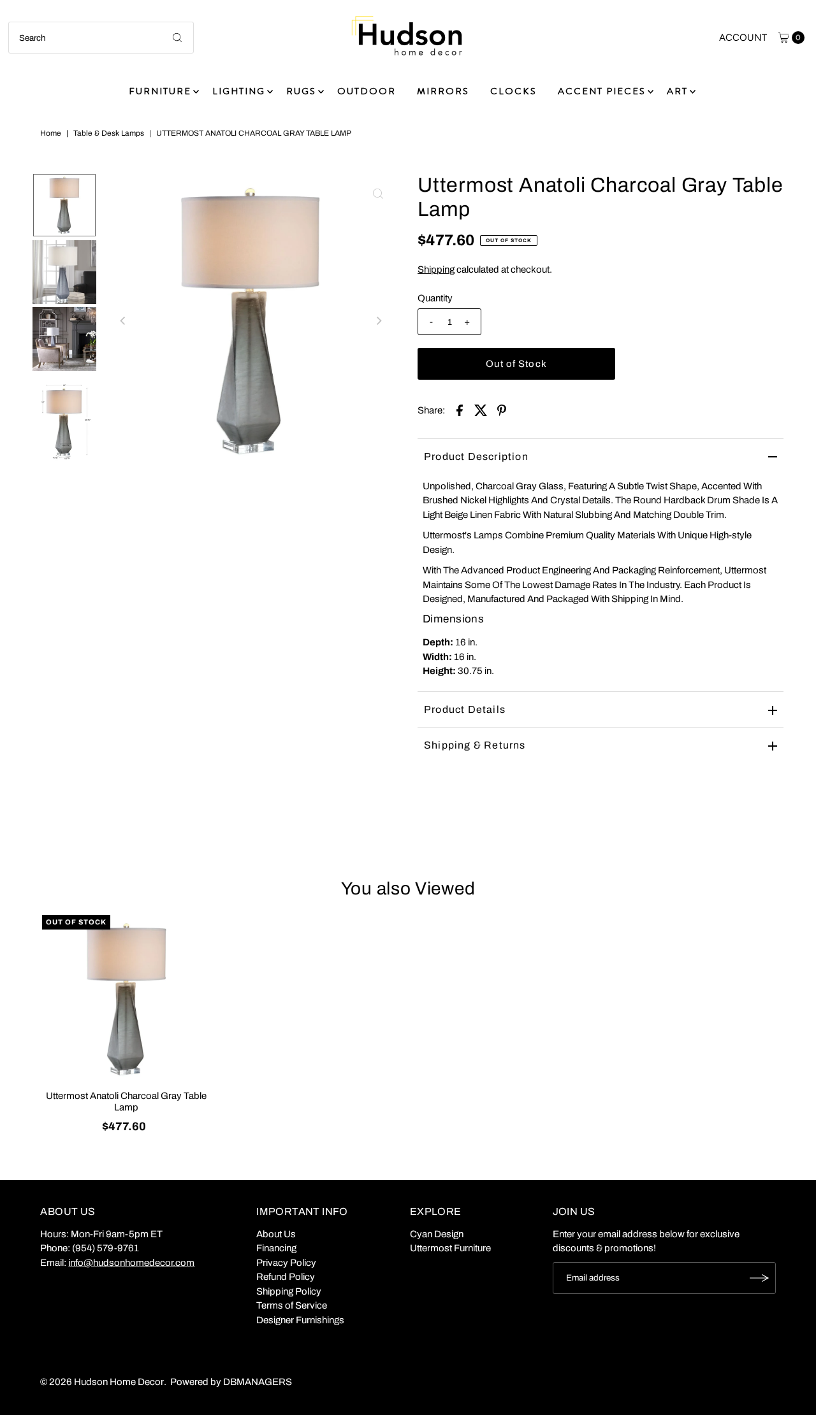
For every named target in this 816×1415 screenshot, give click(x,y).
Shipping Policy (288, 1291)
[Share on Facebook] (459, 409)
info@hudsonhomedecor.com (131, 1263)
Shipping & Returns (475, 745)
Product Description (476, 456)
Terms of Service (291, 1305)
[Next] (378, 320)
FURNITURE (160, 91)
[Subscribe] (760, 1278)
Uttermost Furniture (450, 1248)
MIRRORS (443, 91)
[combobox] (101, 38)
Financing (276, 1248)
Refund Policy (285, 1277)
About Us (276, 1234)
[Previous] (123, 320)
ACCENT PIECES (602, 91)
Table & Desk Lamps (108, 133)
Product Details (465, 709)
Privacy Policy (286, 1263)
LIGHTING (238, 91)
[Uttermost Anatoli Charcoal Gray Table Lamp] (126, 999)
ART (677, 91)
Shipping (436, 269)
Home (50, 133)
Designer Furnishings (300, 1320)
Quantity (435, 298)
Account (743, 37)
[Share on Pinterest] (501, 409)
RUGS (301, 91)
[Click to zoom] (378, 194)
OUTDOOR (366, 91)
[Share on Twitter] (480, 409)
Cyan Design (436, 1234)
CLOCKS (513, 91)
